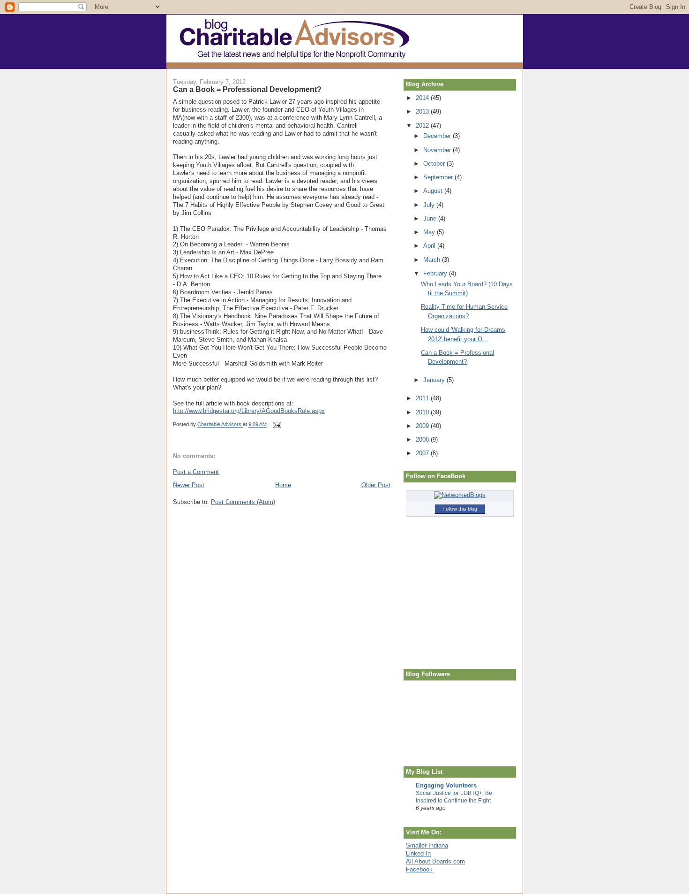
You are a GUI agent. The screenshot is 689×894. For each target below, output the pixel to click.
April (430, 245)
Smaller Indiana (427, 845)
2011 (423, 398)
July (429, 204)
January (435, 379)
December (438, 135)
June (430, 218)
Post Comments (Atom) (243, 501)
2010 (423, 412)
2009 (423, 425)
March (432, 259)
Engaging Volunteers (446, 785)
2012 (423, 125)
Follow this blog (459, 509)
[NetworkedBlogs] (460, 494)
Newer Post (188, 485)
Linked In (418, 853)
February (436, 273)
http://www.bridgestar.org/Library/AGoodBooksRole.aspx (249, 410)
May (430, 232)
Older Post (375, 485)
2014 (423, 97)
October (435, 163)
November (438, 149)
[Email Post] (276, 425)
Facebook (419, 869)
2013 (423, 111)
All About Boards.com (435, 861)
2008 (423, 439)
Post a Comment (196, 471)
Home (283, 485)
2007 (423, 453)
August (433, 190)
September (439, 177)
